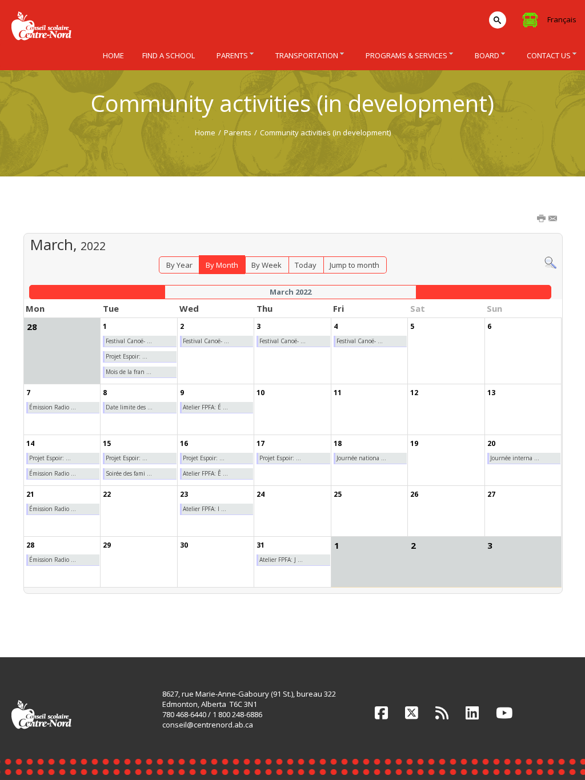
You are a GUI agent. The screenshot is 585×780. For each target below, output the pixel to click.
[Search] (550, 262)
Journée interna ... (514, 458)
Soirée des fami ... (129, 473)
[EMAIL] (553, 219)
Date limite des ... (129, 407)
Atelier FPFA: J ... (281, 560)
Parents (237, 132)
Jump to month (354, 265)
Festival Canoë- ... (129, 341)
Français (561, 19)
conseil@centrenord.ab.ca (207, 724)
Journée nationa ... (361, 458)
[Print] (542, 219)
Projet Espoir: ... (126, 356)
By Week (266, 265)
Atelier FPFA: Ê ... (205, 473)
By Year (179, 265)
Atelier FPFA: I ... (204, 509)
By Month (222, 265)
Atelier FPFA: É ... (205, 407)
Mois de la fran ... (128, 372)
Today (305, 265)
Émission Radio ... (52, 407)
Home (205, 132)
